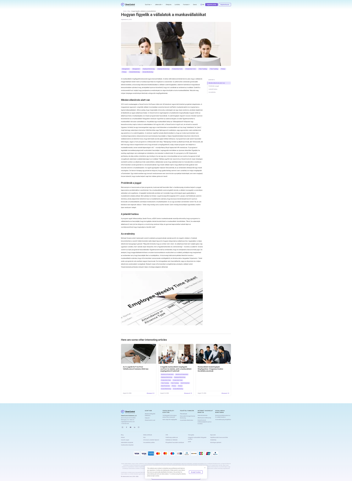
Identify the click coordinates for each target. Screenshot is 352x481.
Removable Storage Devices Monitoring (187, 417)
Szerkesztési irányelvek (127, 445)
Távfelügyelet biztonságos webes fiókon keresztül (169, 416)
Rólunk (123, 437)
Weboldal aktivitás (202, 415)
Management (125, 69)
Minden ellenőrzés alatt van (217, 83)
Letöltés (177, 4)
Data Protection (185, 383)
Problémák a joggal (214, 86)
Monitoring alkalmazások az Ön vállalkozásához (222, 416)
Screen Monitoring (134, 72)
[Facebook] (126, 427)
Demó (195, 4)
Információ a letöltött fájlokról (151, 440)
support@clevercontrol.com (128, 421)
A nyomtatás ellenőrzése (186, 420)
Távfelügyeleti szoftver (168, 411)
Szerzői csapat (125, 440)
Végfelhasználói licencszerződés (219, 437)
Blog (129, 11)
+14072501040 (125, 423)
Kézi (144, 437)
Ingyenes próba (211, 4)
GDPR (189, 441)
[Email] (138, 427)
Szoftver (147, 4)
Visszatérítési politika (149, 442)
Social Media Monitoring (220, 411)
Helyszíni (147, 418)
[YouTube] (130, 427)
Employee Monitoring (148, 69)
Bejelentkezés (224, 4)
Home (124, 11)
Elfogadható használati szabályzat (175, 442)
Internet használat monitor (205, 411)
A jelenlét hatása (213, 89)
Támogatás (191, 435)
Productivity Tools (177, 69)
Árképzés (168, 4)
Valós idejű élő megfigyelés (169, 419)
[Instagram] (122, 427)
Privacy (223, 69)
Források (186, 4)
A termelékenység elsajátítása (223, 419)
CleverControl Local (150, 420)
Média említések (147, 435)
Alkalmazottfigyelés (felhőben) (150, 414)
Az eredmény (212, 92)
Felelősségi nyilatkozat (172, 437)
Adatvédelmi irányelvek (127, 442)
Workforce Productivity (167, 374)
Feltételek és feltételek (171, 440)
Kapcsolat (213, 435)
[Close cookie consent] (205, 467)
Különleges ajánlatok (215, 442)
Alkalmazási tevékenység (204, 417)
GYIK (167, 435)
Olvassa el (150, 393)
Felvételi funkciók (187, 410)
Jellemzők (158, 4)
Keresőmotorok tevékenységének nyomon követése (204, 421)
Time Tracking (203, 69)
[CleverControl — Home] (128, 4)
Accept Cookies (196, 472)
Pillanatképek (183, 413)
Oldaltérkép (213, 440)
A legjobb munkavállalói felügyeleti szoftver (197, 438)
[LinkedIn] (134, 427)
